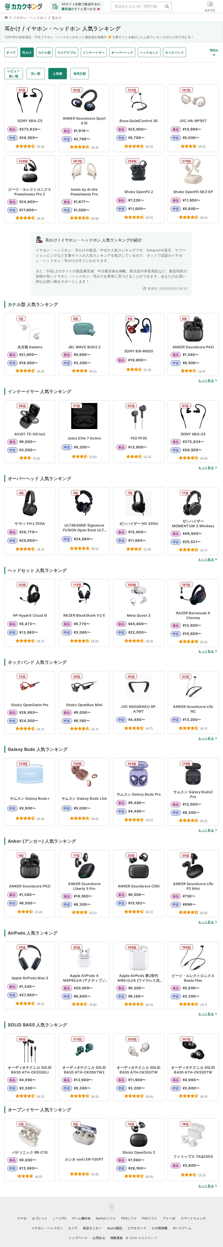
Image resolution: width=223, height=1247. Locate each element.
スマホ (22, 1218)
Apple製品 (114, 1228)
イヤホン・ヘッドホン (30, 18)
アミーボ (169, 1218)
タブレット (39, 1218)
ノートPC (59, 1218)
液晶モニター (92, 1228)
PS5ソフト (150, 1218)
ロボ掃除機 (159, 1228)
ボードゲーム (182, 1228)
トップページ (78, 1238)
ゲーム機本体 (81, 1218)
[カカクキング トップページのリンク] (6, 18)
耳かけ (57, 18)
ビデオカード (137, 1228)
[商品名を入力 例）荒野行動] (167, 6)
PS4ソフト (129, 1218)
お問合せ (99, 1238)
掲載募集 (116, 1238)
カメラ (73, 1228)
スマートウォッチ (193, 1218)
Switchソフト (106, 1218)
